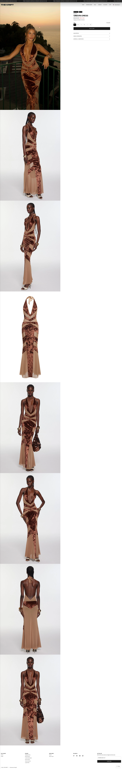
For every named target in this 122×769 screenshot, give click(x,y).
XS (77, 24)
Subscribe (109, 761)
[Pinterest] (79, 755)
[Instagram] (76, 755)
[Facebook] (73, 755)
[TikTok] (82, 755)
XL (90, 24)
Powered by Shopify (13, 767)
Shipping (75, 19)
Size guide (108, 22)
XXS (75, 24)
